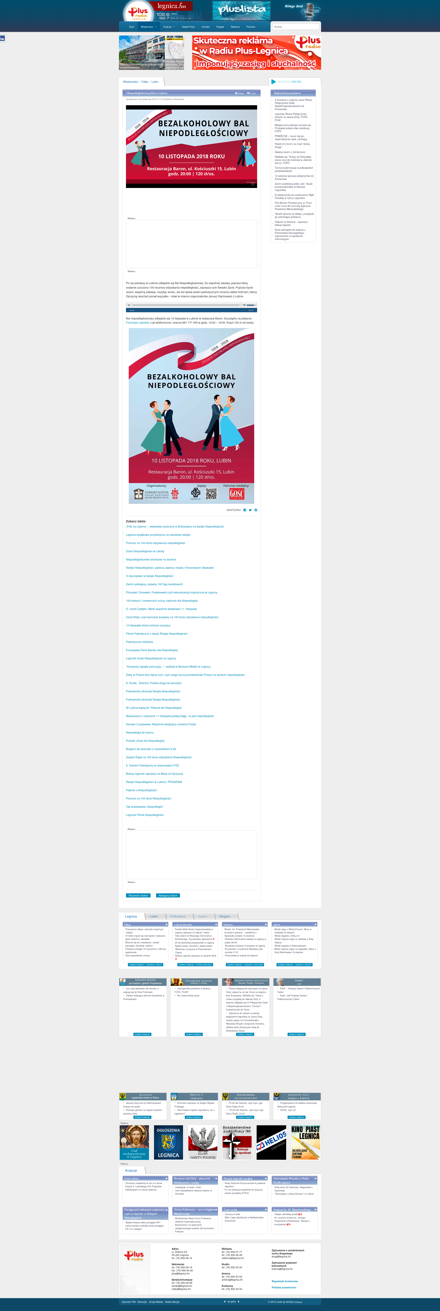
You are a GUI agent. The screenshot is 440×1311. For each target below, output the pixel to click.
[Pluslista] (241, 10)
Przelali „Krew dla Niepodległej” (145, 741)
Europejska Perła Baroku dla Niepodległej (152, 650)
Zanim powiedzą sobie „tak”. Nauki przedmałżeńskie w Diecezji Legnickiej (293, 187)
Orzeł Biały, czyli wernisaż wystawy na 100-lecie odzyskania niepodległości (172, 617)
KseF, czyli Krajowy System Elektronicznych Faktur (292, 997)
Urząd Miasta (156, 1301)
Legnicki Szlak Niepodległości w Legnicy (151, 658)
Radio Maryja (172, 1301)
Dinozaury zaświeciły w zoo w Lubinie (144, 1183)
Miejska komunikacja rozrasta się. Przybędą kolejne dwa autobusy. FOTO (293, 128)
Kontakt (206, 26)
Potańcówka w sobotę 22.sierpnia (241, 955)
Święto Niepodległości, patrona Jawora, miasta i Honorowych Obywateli (170, 568)
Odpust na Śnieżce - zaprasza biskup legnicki (291, 223)
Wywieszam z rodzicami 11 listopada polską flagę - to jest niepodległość (170, 716)
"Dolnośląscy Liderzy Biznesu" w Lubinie (294, 1193)
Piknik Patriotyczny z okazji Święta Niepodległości (157, 634)
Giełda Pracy (188, 26)
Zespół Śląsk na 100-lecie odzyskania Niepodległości (159, 757)
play (129, 305)
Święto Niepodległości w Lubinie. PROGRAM (154, 782)
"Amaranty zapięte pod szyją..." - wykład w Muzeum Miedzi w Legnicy (168, 666)
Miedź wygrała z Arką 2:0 (287, 935)
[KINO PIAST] (305, 1142)
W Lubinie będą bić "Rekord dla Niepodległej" (154, 708)
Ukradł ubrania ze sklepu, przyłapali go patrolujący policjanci (294, 215)
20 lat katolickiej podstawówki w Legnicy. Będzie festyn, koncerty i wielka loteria (194, 944)
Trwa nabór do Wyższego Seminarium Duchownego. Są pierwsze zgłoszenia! (194, 937)
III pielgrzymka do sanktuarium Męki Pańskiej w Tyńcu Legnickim (294, 196)
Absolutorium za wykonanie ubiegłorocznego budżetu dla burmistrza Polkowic (194, 1228)
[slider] (151, 53)
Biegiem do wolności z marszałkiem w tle (151, 749)
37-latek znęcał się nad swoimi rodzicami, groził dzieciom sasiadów (145, 937)
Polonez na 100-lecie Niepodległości (148, 798)
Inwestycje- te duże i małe (188, 1187)
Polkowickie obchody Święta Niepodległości (153, 691)
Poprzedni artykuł (138, 895)
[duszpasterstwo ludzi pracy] (237, 1142)
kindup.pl (298, 1302)
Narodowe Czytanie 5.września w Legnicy (245, 945)
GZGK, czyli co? (288, 1110)
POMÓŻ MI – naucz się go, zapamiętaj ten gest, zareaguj (291, 137)
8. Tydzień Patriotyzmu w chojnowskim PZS (152, 765)
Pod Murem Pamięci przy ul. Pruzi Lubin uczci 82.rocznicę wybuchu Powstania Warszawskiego (293, 206)
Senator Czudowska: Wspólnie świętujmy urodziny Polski (161, 724)
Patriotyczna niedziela (139, 642)
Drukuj (241, 93)
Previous (113, 52)
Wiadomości (147, 26)
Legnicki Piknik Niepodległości (145, 815)
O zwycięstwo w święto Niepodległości (149, 576)
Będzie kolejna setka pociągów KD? (143, 1222)
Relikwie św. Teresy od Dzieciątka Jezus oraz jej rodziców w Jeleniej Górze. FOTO (293, 160)
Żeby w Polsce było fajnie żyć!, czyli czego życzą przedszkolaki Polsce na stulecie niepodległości (185, 675)
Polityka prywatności (284, 1287)
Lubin (155, 82)
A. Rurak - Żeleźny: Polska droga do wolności (154, 683)
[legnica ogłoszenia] (168, 1142)
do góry (232, 1301)
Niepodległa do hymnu (140, 732)
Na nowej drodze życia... (189, 995)
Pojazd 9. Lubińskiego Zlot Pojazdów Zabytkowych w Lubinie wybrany (143, 1188)
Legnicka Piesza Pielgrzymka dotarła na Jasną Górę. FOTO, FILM (291, 117)
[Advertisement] (191, 244)
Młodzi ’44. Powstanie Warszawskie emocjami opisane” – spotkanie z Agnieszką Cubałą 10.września (241, 932)
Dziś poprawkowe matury (138, 955)
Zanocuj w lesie (232, 1214)
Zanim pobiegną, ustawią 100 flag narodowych (154, 584)
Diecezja (142, 1301)
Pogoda (220, 26)
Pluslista (250, 26)
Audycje (167, 26)
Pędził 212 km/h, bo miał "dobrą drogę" (292, 145)
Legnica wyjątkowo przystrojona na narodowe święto (158, 535)
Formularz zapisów (137, 322)
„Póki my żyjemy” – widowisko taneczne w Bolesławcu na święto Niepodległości (175, 526)
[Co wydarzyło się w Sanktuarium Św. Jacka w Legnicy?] (134, 1142)
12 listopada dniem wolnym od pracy (148, 625)
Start (131, 26)
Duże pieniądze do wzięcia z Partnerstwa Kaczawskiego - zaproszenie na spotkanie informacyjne (290, 234)
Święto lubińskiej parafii (286, 1214)
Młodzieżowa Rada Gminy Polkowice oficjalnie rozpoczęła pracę (193, 1220)
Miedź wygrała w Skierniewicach (290, 945)
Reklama (235, 26)
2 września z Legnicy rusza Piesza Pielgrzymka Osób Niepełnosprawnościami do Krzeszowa (293, 104)
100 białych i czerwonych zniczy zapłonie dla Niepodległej (162, 601)
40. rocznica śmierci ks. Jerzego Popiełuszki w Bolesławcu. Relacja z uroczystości (292, 1221)
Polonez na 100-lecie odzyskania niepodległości (155, 543)
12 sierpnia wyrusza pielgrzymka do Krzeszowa (294, 177)
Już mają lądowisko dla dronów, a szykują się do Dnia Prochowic (141, 990)
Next (189, 52)
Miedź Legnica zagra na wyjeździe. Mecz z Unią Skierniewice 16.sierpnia (295, 950)
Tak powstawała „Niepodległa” (144, 807)
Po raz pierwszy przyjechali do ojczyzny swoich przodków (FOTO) (244, 1191)
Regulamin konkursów (285, 1281)
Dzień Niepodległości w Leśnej (145, 551)
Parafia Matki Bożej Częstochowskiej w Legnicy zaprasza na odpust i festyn (194, 931)
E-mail (253, 93)
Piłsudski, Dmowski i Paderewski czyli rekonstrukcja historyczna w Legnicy (171, 592)
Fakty (145, 82)
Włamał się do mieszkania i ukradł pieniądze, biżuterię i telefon (142, 944)
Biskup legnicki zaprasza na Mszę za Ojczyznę (154, 774)
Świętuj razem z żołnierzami (290, 152)
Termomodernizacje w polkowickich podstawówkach (294, 169)
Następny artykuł (168, 895)
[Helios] (271, 1142)
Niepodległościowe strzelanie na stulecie (151, 559)
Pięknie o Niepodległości (141, 790)
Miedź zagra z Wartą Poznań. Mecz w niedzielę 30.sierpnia (292, 931)
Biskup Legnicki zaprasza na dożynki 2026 (195, 955)
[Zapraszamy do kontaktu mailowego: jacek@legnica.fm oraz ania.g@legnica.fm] (256, 52)
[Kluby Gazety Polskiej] (202, 1142)
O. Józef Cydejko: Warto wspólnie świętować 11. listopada (161, 609)
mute (244, 305)
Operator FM (129, 1301)
